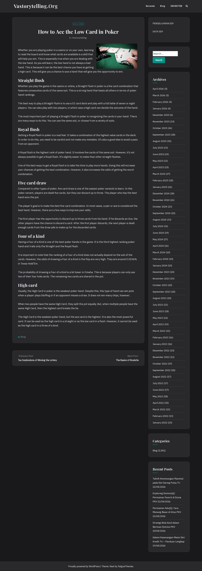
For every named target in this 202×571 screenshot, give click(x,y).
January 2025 (160, 187)
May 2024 (158, 239)
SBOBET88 (176, 6)
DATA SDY (158, 31)
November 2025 (161, 121)
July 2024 (158, 226)
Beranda (150, 6)
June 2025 (158, 154)
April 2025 (158, 167)
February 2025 (160, 180)
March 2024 (159, 252)
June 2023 (158, 311)
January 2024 (160, 265)
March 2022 (159, 409)
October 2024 (160, 206)
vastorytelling (79, 38)
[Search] (187, 6)
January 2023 (160, 344)
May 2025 (158, 160)
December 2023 (161, 272)
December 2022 (161, 350)
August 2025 (159, 141)
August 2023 (159, 298)
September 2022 (161, 370)
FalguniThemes (125, 566)
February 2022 (160, 416)
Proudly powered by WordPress (84, 566)
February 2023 (160, 337)
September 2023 (161, 291)
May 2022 (158, 396)
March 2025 (159, 173)
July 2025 (158, 147)
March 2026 (159, 95)
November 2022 (161, 357)
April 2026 (158, 88)
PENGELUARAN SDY (163, 23)
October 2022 (160, 363)
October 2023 (160, 285)
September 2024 (161, 213)
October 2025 (160, 128)
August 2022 (159, 376)
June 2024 (158, 232)
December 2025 (161, 114)
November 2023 (161, 278)
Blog (162, 6)
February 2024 (160, 258)
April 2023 (158, 324)
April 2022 (158, 402)
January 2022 (160, 422)
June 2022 (158, 389)
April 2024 (158, 245)
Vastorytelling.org (36, 6)
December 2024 (161, 193)
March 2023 (159, 330)
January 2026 (160, 108)
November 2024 (161, 200)
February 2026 (160, 101)
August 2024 (159, 219)
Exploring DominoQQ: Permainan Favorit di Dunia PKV (167, 497)
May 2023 (158, 317)
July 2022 (158, 383)
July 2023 (158, 304)
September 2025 (161, 134)
